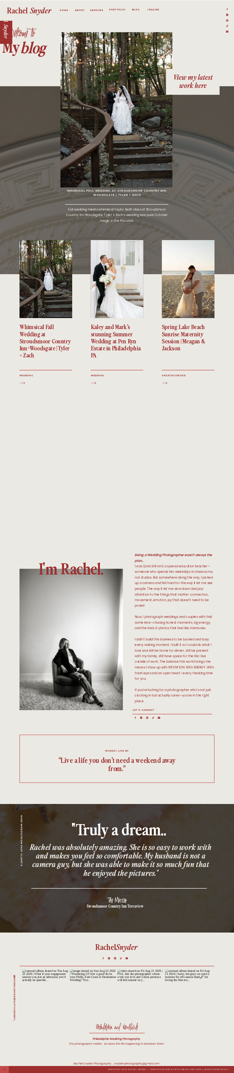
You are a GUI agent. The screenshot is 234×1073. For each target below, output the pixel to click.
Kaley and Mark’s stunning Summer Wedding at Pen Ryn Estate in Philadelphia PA (116, 341)
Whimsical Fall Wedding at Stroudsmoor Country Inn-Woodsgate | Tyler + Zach (45, 341)
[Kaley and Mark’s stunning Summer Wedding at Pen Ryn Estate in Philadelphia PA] (94, 383)
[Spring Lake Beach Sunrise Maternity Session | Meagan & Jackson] (165, 383)
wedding (26, 375)
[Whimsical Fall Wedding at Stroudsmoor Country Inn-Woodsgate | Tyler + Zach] (22, 383)
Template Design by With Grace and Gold (176, 1069)
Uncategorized (174, 375)
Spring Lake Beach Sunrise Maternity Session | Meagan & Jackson (183, 337)
